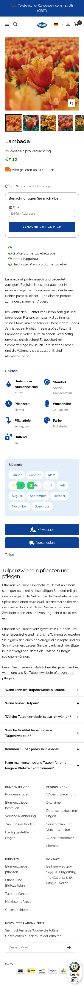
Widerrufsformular (60, 838)
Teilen (9, 555)
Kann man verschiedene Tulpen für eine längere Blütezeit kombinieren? (35, 765)
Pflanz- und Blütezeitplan (15, 883)
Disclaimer (54, 802)
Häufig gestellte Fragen (17, 835)
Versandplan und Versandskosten (59, 827)
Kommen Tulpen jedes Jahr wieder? (32, 749)
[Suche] (15, 24)
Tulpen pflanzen (17, 894)
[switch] (74, 979)
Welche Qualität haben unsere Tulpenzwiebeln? (28, 733)
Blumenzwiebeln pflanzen (17, 869)
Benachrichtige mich (42, 226)
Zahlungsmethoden (20, 824)
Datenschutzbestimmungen (62, 813)
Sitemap (52, 846)
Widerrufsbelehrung (61, 794)
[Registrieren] (65, 947)
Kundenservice (16, 794)
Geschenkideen (17, 910)
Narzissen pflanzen (19, 902)
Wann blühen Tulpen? (22, 703)
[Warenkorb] (76, 24)
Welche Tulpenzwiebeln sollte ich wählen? (38, 717)
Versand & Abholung (20, 816)
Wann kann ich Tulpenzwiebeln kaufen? (35, 690)
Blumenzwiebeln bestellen (17, 805)
